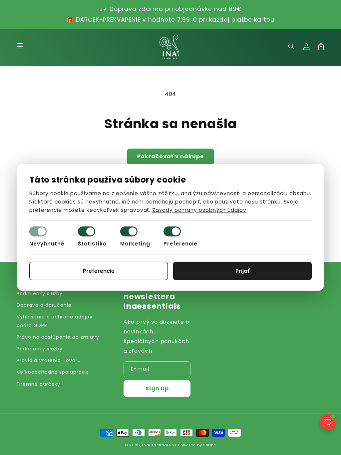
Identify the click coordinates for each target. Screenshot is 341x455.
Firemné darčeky (38, 384)
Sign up (157, 388)
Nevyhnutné (47, 243)
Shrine (209, 445)
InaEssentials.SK (159, 445)
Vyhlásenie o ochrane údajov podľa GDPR (55, 320)
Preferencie (181, 243)
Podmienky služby (40, 293)
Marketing (135, 243)
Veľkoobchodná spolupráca (53, 372)
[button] (291, 46)
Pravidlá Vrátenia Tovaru (49, 360)
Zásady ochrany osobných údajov (199, 209)
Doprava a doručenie (44, 305)
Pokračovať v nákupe (170, 156)
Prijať (242, 271)
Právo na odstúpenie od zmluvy (58, 337)
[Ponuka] (20, 46)
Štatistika (92, 243)
